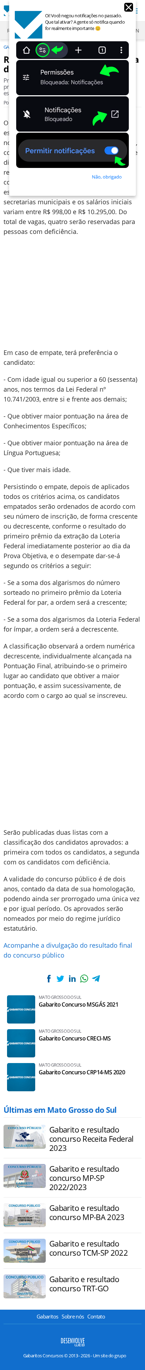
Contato (96, 1316)
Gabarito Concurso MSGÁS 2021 (78, 1004)
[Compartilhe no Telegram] (95, 978)
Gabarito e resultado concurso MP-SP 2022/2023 (84, 1177)
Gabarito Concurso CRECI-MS (75, 1038)
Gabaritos (47, 1316)
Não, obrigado (107, 177)
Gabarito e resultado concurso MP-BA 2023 (87, 1212)
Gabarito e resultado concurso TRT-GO (84, 1283)
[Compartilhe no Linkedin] (72, 978)
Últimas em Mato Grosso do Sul (60, 1109)
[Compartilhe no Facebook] (49, 978)
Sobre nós (73, 1316)
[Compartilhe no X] (60, 978)
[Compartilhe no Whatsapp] (84, 978)
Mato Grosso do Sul (60, 997)
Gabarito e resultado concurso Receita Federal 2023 (91, 1138)
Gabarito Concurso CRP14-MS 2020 (82, 1072)
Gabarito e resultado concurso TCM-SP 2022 (88, 1248)
